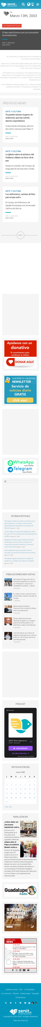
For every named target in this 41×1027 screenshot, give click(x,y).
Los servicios (6, 993)
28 (25, 798)
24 (7, 798)
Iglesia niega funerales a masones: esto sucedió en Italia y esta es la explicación (24, 608)
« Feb (6, 807)
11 (11, 789)
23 (34, 793)
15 (30, 789)
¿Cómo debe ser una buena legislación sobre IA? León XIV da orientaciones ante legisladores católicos (20, 534)
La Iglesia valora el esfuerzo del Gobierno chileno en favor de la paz (19, 157)
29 (30, 798)
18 (11, 793)
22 (30, 793)
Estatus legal (25, 993)
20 (20, 793)
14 (25, 789)
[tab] (13, 941)
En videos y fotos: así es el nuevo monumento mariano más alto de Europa (25, 596)
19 (16, 793)
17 (7, 793)
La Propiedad (29, 989)
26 (16, 798)
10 (7, 789)
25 (11, 798)
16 (34, 789)
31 (7, 802)
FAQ (20, 989)
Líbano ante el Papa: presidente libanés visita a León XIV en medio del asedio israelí (12, 847)
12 (16, 789)
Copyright (35, 993)
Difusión (16, 993)
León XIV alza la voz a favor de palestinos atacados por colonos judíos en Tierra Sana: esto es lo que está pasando (25, 636)
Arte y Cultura (13, 111)
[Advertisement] (20, 268)
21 (25, 793)
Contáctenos (20, 997)
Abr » (10, 807)
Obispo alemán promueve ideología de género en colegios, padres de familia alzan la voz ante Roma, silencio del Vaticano (24, 622)
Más (21, 235)
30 (34, 798)
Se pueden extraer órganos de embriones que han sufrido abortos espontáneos (19, 117)
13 (20, 789)
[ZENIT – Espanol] (11, 4)
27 (20, 798)
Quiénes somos (12, 989)
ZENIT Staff (6, 45)
